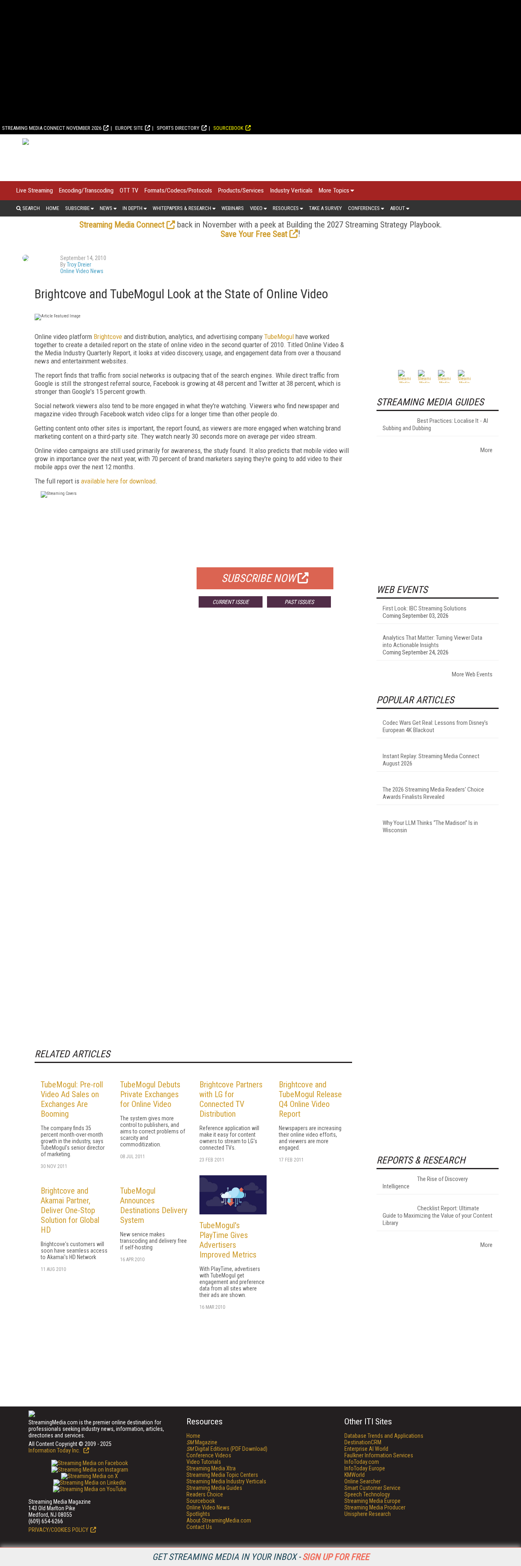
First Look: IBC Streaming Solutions (424, 608)
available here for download (118, 481)
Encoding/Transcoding (86, 190)
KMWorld (354, 1475)
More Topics (334, 190)
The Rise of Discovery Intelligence (425, 1182)
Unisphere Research (367, 1514)
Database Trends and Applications (383, 1436)
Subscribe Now (258, 578)
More (486, 450)
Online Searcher (362, 1481)
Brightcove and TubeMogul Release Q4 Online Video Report (310, 1099)
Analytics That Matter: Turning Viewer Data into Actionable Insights (432, 641)
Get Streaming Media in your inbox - (260, 1557)
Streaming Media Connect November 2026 (51, 128)
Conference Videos (208, 1455)
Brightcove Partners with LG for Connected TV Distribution (231, 1099)
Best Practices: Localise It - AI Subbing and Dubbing (435, 424)
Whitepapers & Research (182, 208)
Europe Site (129, 128)
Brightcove (108, 336)
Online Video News (81, 271)
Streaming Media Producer (374, 1507)
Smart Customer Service (372, 1488)
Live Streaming (34, 190)
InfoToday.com (361, 1462)
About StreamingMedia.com (218, 1520)
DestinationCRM (362, 1442)
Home (52, 208)
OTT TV (129, 190)
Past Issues (299, 602)
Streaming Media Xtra (211, 1468)
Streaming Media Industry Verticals (226, 1481)
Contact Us (199, 1527)
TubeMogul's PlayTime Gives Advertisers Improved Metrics (227, 1240)
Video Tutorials (203, 1462)
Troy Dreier (79, 264)
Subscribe (77, 208)
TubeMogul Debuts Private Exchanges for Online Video (150, 1094)
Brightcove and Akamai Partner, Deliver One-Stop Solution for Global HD (70, 1210)
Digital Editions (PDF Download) (226, 1449)
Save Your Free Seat (254, 234)
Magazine (201, 1442)
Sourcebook (228, 128)
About (397, 208)
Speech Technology (367, 1494)
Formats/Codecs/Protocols (178, 190)
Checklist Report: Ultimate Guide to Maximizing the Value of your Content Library (438, 1216)
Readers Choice (204, 1494)
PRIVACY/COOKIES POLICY (58, 1530)
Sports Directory (178, 128)
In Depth (132, 208)
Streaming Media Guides (214, 1488)
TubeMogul (279, 336)
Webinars (232, 208)
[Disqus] (193, 734)
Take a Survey (325, 208)
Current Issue (230, 602)
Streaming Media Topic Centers (222, 1475)
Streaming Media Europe (372, 1501)
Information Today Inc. (54, 1450)
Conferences (364, 208)
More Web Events (472, 674)
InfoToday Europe (364, 1468)
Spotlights (198, 1514)
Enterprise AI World (366, 1449)
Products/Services (241, 190)
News (106, 208)
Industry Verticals (291, 190)
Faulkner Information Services (378, 1455)
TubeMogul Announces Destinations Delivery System (153, 1205)
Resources (286, 208)
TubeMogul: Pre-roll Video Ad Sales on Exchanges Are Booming (72, 1099)
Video (256, 208)
